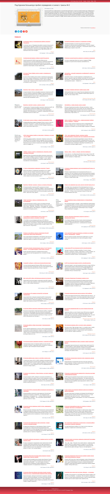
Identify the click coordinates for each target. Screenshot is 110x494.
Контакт (88, 1)
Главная (84, 1)
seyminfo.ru (93, 27)
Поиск (92, 1)
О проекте (68, 490)
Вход (72, 490)
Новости (18, 37)
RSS (95, 1)
